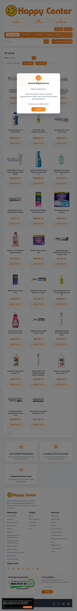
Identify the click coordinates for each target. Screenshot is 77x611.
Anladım (38, 109)
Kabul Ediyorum (27, 607)
